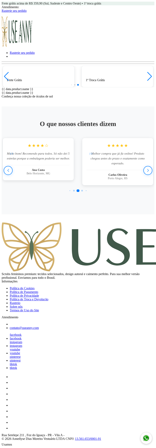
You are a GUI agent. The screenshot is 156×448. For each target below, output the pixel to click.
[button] (6, 76)
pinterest (15, 356)
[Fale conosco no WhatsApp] (146, 438)
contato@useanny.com (24, 328)
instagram (16, 342)
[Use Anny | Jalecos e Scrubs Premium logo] (17, 46)
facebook (16, 334)
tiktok (13, 364)
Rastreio (15, 303)
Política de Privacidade (24, 295)
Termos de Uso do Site (24, 310)
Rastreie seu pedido (14, 10)
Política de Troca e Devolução (29, 299)
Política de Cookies (22, 288)
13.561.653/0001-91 (88, 438)
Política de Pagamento (24, 292)
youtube (15, 349)
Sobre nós (16, 306)
